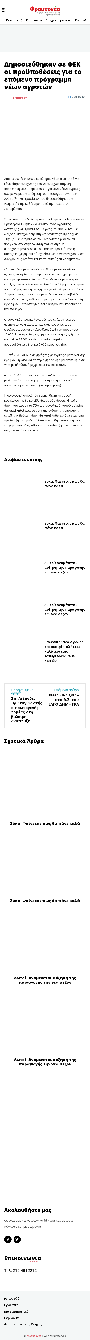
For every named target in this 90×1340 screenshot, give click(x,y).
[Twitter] (18, 108)
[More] (27, 108)
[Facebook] (8, 108)
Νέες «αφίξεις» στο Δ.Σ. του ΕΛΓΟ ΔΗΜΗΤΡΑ (63, 699)
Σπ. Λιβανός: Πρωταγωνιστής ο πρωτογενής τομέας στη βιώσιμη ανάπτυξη (26, 709)
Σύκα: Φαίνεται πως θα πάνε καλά (64, 525)
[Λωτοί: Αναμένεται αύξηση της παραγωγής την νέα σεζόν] (22, 568)
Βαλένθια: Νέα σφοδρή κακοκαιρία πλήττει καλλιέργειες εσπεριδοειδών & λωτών (64, 651)
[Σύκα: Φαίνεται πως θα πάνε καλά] (22, 484)
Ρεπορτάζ (20, 98)
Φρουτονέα (34, 1336)
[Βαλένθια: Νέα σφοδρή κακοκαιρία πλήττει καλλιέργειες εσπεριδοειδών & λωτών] (22, 652)
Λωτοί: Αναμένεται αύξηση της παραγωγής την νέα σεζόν (64, 568)
